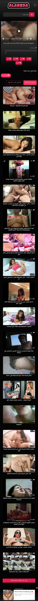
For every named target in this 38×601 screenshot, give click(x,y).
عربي (22, 59)
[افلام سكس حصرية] (19, 6)
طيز (28, 59)
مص (8, 59)
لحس (15, 59)
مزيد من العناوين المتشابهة (19, 580)
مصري (18, 62)
